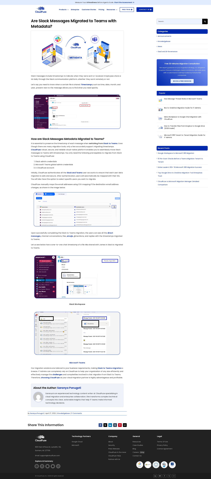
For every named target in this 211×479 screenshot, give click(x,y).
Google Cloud (77, 442)
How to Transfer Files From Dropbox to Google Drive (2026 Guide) (184, 127)
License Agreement (164, 449)
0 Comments (76, 413)
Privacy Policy (162, 445)
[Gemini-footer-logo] (53, 465)
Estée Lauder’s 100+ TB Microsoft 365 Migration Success (180, 167)
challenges (57, 374)
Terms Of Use (162, 442)
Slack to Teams (110, 143)
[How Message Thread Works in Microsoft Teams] (160, 100)
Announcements (164, 36)
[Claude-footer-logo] (47, 465)
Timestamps (86, 84)
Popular (162, 93)
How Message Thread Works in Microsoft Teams (183, 99)
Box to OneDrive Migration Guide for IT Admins (182, 108)
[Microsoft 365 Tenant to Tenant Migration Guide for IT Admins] (160, 136)
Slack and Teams (74, 172)
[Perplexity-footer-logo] (42, 465)
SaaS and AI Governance (167, 51)
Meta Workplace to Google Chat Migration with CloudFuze (182, 118)
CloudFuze (36, 149)
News (160, 46)
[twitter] (169, 476)
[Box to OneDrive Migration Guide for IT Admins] (160, 109)
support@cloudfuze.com (50, 455)
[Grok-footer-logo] (58, 465)
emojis (69, 236)
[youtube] (160, 476)
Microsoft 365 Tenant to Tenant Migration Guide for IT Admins (184, 136)
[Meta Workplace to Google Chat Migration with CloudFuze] (160, 118)
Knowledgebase (63, 413)
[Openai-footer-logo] (37, 465)
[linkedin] (155, 476)
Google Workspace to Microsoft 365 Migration (176, 153)
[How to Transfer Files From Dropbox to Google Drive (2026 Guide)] (160, 127)
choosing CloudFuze (50, 377)
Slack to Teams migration (110, 368)
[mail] (174, 476)
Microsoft (75, 445)
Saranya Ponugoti (69, 388)
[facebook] (164, 476)
